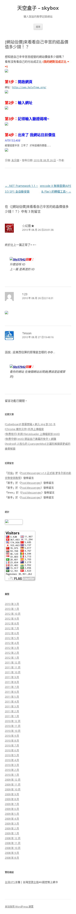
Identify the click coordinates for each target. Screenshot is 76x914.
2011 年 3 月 (12, 706)
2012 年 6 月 (12, 633)
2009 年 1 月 (12, 833)
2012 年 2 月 (12, 653)
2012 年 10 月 (12, 614)
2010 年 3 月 (12, 765)
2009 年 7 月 (12, 804)
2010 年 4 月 (12, 760)
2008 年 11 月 (12, 843)
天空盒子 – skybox (38, 8)
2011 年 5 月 (12, 696)
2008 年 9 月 (12, 853)
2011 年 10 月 (12, 672)
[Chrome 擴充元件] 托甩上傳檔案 (24, 429)
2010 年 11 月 (12, 726)
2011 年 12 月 (12, 662)
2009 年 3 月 (12, 823)
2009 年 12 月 (12, 779)
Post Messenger (31, 483)
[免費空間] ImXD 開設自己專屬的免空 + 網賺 (30, 439)
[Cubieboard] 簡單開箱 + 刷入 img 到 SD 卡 (30, 424)
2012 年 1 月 (12, 657)
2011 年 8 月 (12, 682)
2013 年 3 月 (12, 604)
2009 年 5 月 (12, 814)
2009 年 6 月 (12, 809)
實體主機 (33, 882)
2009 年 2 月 (12, 828)
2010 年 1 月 (12, 775)
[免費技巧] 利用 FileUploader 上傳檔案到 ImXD (32, 434)
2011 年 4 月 (12, 701)
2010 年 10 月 (12, 731)
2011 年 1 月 (12, 716)
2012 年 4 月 (12, 643)
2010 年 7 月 (12, 745)
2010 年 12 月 (12, 721)
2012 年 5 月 (12, 638)
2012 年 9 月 (12, 618)
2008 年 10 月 (12, 848)
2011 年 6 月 (12, 692)
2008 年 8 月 (12, 858)
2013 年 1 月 (12, 609)
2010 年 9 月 (12, 736)
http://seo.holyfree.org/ (29, 87)
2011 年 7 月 (12, 687)
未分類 (15, 160)
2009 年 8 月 (12, 799)
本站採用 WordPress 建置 (19, 906)
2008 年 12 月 (12, 838)
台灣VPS (10, 882)
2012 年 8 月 (12, 623)
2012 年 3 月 (12, 648)
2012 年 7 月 (12, 628)
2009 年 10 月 (12, 789)
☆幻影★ (28, 226)
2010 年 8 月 (12, 740)
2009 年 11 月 (12, 784)
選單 (38, 26)
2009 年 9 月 (12, 794)
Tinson (26, 333)
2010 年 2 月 (12, 770)
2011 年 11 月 (12, 667)
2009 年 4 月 (12, 818)
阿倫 (10, 473)
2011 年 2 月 (12, 711)
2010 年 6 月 (12, 750)
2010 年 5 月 (12, 755)
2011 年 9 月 (12, 677)
